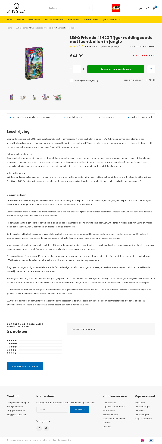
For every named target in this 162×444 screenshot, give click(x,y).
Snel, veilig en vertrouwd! (141, 117)
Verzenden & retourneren (114, 418)
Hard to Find (34, 19)
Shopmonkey (66, 440)
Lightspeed (46, 440)
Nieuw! (20, 19)
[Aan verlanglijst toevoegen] (151, 69)
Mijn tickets (140, 410)
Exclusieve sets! (108, 117)
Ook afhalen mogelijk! (76, 117)
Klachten (107, 422)
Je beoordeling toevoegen (110, 46)
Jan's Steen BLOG (112, 19)
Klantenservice (91, 19)
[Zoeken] (89, 8)
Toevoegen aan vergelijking (86, 80)
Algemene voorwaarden (114, 406)
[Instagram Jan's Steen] (46, 428)
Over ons (107, 426)
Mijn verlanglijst (142, 414)
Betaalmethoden (110, 414)
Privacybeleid (109, 410)
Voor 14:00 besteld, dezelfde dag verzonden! (31, 117)
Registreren (140, 402)
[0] (154, 7)
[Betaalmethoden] (142, 440)
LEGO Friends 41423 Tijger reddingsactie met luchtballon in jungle (46, 28)
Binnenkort (73, 19)
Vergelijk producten (143, 418)
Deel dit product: (133, 80)
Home (9, 19)
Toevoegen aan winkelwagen (116, 69)
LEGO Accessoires (54, 19)
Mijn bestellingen (142, 406)
